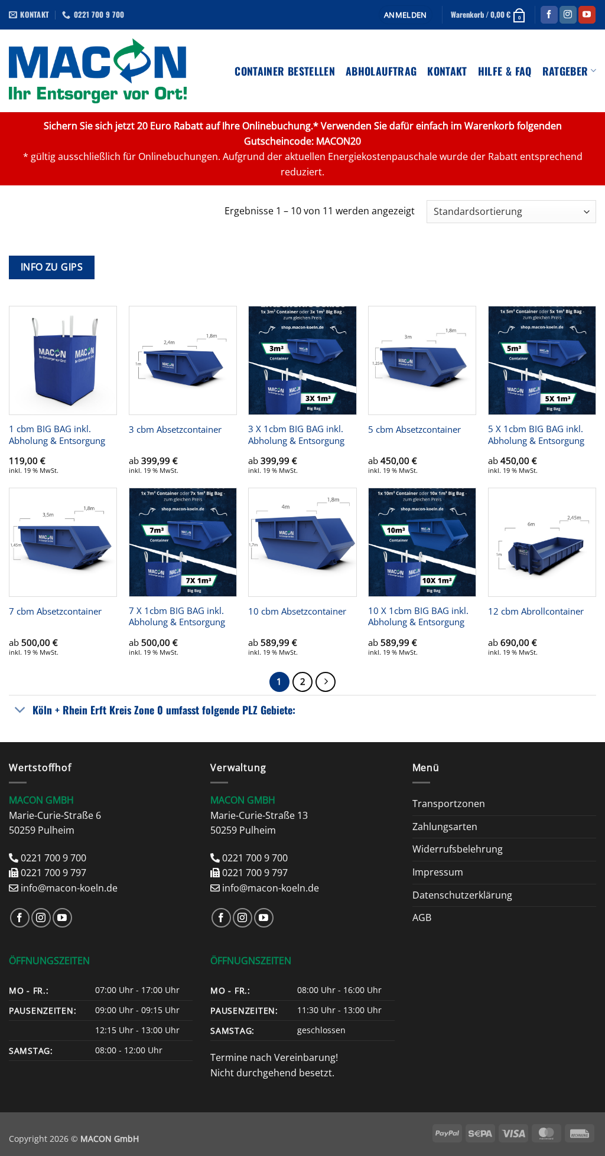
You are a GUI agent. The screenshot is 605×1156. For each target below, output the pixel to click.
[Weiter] (325, 682)
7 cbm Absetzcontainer (55, 611)
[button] (405, 15)
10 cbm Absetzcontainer (297, 611)
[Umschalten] (20, 711)
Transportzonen (448, 803)
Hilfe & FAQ (505, 71)
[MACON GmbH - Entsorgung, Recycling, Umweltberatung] (98, 70)
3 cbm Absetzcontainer (175, 429)
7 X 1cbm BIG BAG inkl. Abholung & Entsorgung (177, 616)
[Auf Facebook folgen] (549, 15)
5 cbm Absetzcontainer (414, 429)
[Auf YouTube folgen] (587, 15)
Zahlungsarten (444, 826)
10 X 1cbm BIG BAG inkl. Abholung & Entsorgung (418, 616)
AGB (421, 917)
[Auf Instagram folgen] (568, 15)
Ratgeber (565, 71)
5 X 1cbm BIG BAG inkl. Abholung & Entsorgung (536, 434)
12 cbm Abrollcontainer (536, 611)
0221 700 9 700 (53, 857)
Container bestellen (285, 71)
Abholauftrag (381, 71)
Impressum (437, 872)
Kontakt (447, 71)
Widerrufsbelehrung (457, 848)
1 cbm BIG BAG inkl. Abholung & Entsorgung (57, 434)
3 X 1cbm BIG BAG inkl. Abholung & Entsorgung (296, 434)
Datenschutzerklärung (462, 895)
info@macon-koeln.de (69, 887)
